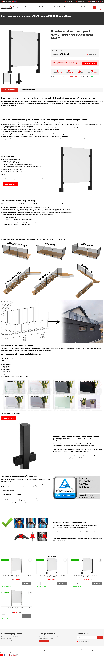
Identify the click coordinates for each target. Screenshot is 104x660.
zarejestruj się (44, 641)
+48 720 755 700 (7, 1)
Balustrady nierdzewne (30, 7)
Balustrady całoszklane (61, 7)
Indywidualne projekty (89, 650)
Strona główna (17, 7)
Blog (52, 650)
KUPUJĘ (27, 583)
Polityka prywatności (77, 650)
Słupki (83, 7)
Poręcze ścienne (74, 7)
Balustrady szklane (28, 21)
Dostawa (23, 650)
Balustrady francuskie (45, 7)
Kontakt (15, 8)
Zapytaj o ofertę (90, 63)
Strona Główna (7, 21)
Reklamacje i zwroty (44, 650)
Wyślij (100, 637)
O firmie (17, 650)
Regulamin (35, 650)
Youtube (63, 650)
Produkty (11, 650)
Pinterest (68, 650)
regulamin (86, 641)
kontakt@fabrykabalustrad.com (12, 640)
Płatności (29, 650)
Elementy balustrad (16, 21)
